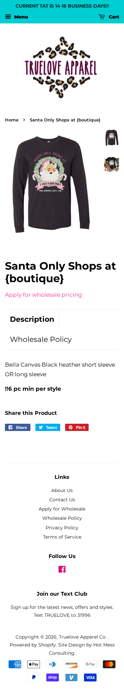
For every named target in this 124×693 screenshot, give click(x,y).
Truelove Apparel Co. (83, 637)
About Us (62, 490)
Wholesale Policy (41, 339)
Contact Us (62, 500)
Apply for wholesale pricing (43, 294)
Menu (20, 17)
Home (12, 119)
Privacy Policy (62, 528)
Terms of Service (62, 537)
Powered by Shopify (33, 645)
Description (32, 319)
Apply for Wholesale (62, 509)
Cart (113, 17)
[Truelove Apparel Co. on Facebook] (62, 571)
